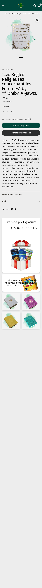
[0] (38, 5)
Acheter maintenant (21, 132)
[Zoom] (37, 20)
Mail (4, 201)
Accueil (4, 14)
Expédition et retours (12, 194)
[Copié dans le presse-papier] (15, 209)
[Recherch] (35, 5)
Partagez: (5, 209)
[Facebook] (12, 209)
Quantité (5, 106)
